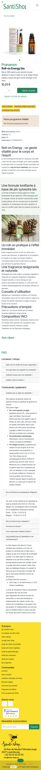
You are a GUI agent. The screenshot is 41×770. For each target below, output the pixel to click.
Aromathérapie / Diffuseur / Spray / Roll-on (25, 106)
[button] (3, 39)
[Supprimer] (4, 90)
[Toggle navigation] (37, 5)
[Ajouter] (13, 90)
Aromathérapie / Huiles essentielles (11, 110)
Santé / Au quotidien (7, 106)
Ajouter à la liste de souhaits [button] (15, 96)
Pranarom (9, 65)
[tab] (20, 364)
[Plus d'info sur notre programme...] (31, 119)
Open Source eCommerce (30, 767)
